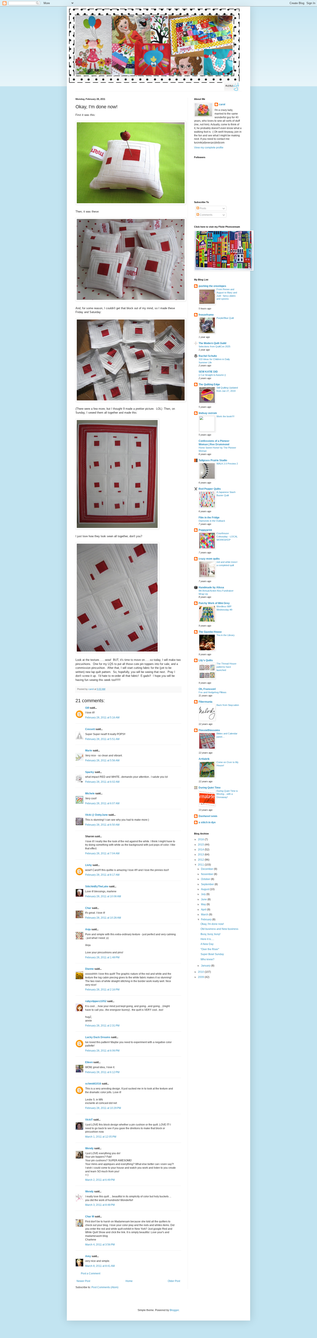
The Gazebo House (210, 631)
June (204, 899)
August (205, 889)
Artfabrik (204, 758)
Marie (88, 750)
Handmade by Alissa (211, 587)
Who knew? (207, 959)
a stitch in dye (207, 822)
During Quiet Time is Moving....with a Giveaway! (227, 794)
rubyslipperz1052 (96, 1001)
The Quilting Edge (209, 384)
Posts (202, 208)
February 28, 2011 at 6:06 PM (102, 1050)
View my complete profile (208, 147)
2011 (201, 864)
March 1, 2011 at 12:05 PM (100, 1136)
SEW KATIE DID (208, 371)
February (206, 919)
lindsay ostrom (208, 413)
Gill (87, 707)
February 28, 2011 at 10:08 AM (103, 896)
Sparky (89, 772)
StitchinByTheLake (96, 886)
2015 (201, 844)
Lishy (88, 865)
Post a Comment (90, 1273)
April (204, 909)
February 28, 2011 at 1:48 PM (102, 957)
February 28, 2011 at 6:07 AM (102, 803)
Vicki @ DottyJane (96, 814)
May (204, 904)
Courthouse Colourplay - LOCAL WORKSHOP (227, 536)
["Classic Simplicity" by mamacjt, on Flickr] (117, 528)
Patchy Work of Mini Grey (214, 603)
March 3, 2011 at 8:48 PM (100, 1204)
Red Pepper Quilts (210, 488)
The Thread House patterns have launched (226, 666)
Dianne (89, 968)
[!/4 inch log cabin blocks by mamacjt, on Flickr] (117, 651)
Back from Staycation (228, 705)
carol (222, 104)
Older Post (174, 1281)
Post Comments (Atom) (104, 1287)
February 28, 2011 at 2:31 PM (102, 1025)
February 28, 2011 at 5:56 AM (102, 760)
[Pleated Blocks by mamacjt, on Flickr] (130, 400)
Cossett (90, 729)
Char (88, 908)
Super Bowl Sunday (212, 954)
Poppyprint (205, 530)
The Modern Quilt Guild (212, 343)
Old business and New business (219, 928)
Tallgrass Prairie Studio (213, 460)
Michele (90, 793)
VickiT (89, 1119)
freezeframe (206, 314)
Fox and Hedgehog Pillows (212, 692)
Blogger (174, 1310)
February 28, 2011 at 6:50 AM (102, 824)
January (206, 965)
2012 (201, 859)
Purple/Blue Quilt (225, 318)
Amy (88, 1256)
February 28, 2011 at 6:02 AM (102, 781)
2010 (201, 971)
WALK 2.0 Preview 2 (227, 463)
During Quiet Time (210, 787)
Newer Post (83, 1281)
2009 (201, 977)
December (207, 868)
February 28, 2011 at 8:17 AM (102, 874)
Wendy (89, 1148)
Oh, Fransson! (207, 689)
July (203, 894)
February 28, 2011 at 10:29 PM (103, 1108)
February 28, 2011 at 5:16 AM (102, 717)
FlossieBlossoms (209, 730)
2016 (201, 839)
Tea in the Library (226, 635)
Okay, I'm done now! (212, 924)
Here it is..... (207, 939)
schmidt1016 (93, 1083)
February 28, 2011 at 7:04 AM (102, 853)
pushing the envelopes (212, 286)
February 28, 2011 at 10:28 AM (103, 917)
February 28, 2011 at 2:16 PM (102, 989)
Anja (88, 929)
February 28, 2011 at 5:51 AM (102, 739)
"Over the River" (210, 949)
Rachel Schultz (208, 355)
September (208, 884)
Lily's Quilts (206, 660)
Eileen (89, 1062)
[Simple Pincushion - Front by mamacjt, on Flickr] (130, 203)
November (207, 874)
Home (129, 1281)
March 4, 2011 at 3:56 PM (100, 1244)
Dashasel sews (208, 816)
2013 (201, 854)
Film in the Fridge (209, 517)
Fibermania (205, 701)
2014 (201, 849)
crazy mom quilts (209, 558)
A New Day (207, 944)
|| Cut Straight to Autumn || (212, 375)
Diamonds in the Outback (212, 520)
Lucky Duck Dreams (97, 1037)
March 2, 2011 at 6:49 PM (100, 1179)
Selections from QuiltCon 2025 (214, 346)
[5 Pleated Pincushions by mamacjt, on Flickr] (130, 300)
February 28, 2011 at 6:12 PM (102, 1072)
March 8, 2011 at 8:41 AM (100, 1265)
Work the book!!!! (225, 416)
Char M (89, 1216)
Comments (205, 214)
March (205, 914)
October (206, 879)
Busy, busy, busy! (210, 934)
